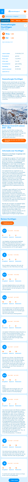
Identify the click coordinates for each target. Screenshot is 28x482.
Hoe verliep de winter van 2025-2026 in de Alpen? (14, 140)
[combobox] (16, 16)
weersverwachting (6, 93)
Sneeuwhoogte (5, 20)
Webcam (18, 20)
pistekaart (9, 95)
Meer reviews (14, 480)
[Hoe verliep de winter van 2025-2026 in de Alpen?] (14, 114)
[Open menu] (2, 11)
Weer (12, 20)
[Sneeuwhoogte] (14, 11)
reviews (4, 95)
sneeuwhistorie (19, 93)
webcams (13, 93)
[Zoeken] (16, 16)
